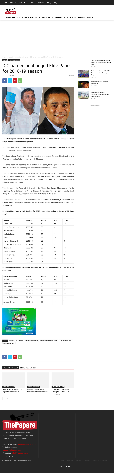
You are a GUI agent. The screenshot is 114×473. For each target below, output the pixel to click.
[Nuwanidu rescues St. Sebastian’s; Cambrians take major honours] (83, 95)
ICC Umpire (19, 340)
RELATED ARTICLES (11, 368)
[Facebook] (4, 80)
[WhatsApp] (20, 80)
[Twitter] (10, 80)
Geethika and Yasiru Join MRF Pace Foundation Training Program (100, 73)
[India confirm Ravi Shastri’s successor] (83, 84)
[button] (106, 17)
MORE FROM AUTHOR (28, 368)
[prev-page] (3, 398)
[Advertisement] (57, 36)
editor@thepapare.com (27, 444)
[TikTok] (9, 456)
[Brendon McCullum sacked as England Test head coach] (13, 380)
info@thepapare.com (20, 453)
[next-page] (7, 398)
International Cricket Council (48, 340)
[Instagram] (6, 456)
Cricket (10, 57)
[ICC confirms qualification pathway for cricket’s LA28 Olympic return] (63, 380)
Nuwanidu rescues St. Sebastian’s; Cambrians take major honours (100, 94)
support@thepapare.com (12, 450)
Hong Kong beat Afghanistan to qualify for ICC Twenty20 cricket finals (101, 62)
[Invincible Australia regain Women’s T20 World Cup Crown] (38, 380)
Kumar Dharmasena (66, 340)
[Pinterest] (15, 80)
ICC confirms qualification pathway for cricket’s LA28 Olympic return (60, 392)
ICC (5, 75)
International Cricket (21, 57)
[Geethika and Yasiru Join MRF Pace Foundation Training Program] (83, 74)
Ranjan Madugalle (9, 343)
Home (4, 57)
